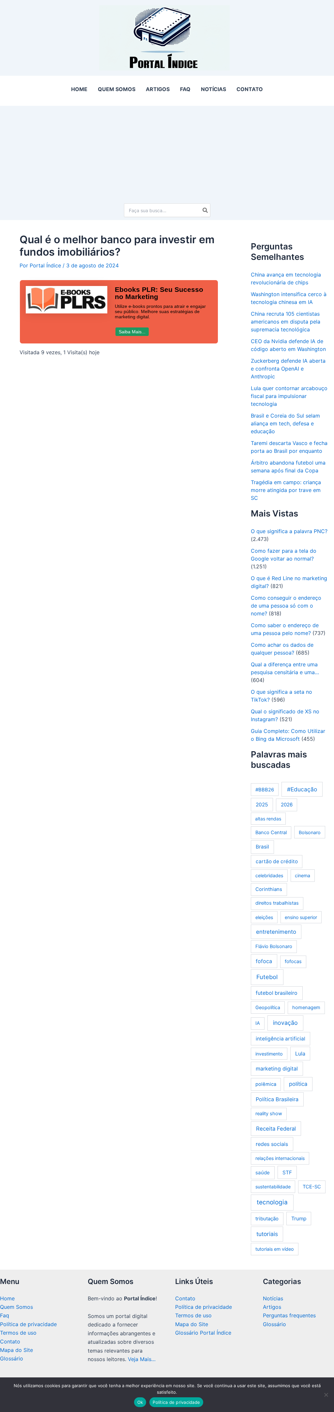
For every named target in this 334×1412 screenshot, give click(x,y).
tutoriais (267, 1233)
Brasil (262, 847)
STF (287, 1172)
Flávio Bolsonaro (273, 946)
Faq (4, 1315)
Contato (10, 1341)
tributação (267, 1218)
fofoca (264, 961)
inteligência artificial (280, 1039)
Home (7, 1298)
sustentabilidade (273, 1186)
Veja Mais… (142, 1359)
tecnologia (272, 1202)
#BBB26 (264, 790)
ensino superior (301, 917)
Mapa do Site (16, 1350)
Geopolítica (267, 1007)
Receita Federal (276, 1128)
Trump (298, 1218)
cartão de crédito (277, 861)
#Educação (302, 789)
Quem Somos (16, 1307)
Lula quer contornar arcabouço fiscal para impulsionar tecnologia (289, 396)
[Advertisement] (167, 151)
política (298, 1084)
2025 (262, 804)
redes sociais (272, 1144)
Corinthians (268, 889)
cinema (302, 875)
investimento (269, 1053)
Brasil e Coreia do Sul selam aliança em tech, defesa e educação (285, 423)
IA (257, 1023)
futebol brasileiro (276, 993)
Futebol (267, 976)
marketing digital (277, 1068)
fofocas (293, 961)
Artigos (272, 1307)
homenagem (306, 1007)
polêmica (265, 1084)
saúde (262, 1172)
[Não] (326, 1394)
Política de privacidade (28, 1324)
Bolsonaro (310, 832)
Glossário (11, 1358)
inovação (285, 1022)
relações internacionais (280, 1158)
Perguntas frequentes (289, 1315)
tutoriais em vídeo (274, 1249)
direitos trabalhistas (277, 903)
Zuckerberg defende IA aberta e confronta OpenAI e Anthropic (288, 368)
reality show (268, 1114)
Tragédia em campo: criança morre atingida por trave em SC (286, 490)
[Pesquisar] (205, 210)
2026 (287, 804)
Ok (140, 1402)
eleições (264, 917)
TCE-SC (312, 1187)
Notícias (273, 1298)
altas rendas (268, 818)
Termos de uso (18, 1332)
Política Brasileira (277, 1099)
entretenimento (276, 931)
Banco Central (271, 832)
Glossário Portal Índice (203, 1332)
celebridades (269, 875)
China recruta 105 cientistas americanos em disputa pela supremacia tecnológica (285, 321)
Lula (300, 1053)
